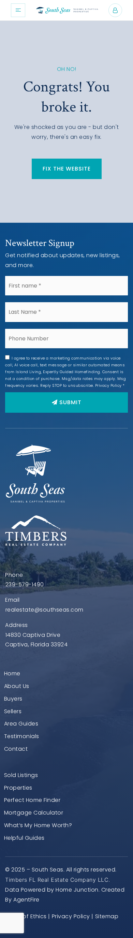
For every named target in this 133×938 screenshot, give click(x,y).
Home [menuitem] (12, 673)
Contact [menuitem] (16, 749)
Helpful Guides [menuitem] (24, 838)
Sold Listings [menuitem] (21, 775)
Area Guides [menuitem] (21, 724)
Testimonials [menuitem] (21, 736)
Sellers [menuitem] (13, 711)
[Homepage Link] (66, 10)
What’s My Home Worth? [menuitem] (38, 825)
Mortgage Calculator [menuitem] (33, 813)
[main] (66, 122)
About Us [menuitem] (16, 686)
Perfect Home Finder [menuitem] (32, 800)
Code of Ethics (26, 916)
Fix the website (67, 169)
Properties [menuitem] (18, 788)
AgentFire (26, 900)
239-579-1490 (24, 584)
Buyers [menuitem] (13, 699)
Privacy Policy (108, 385)
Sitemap (106, 916)
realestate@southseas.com (44, 610)
